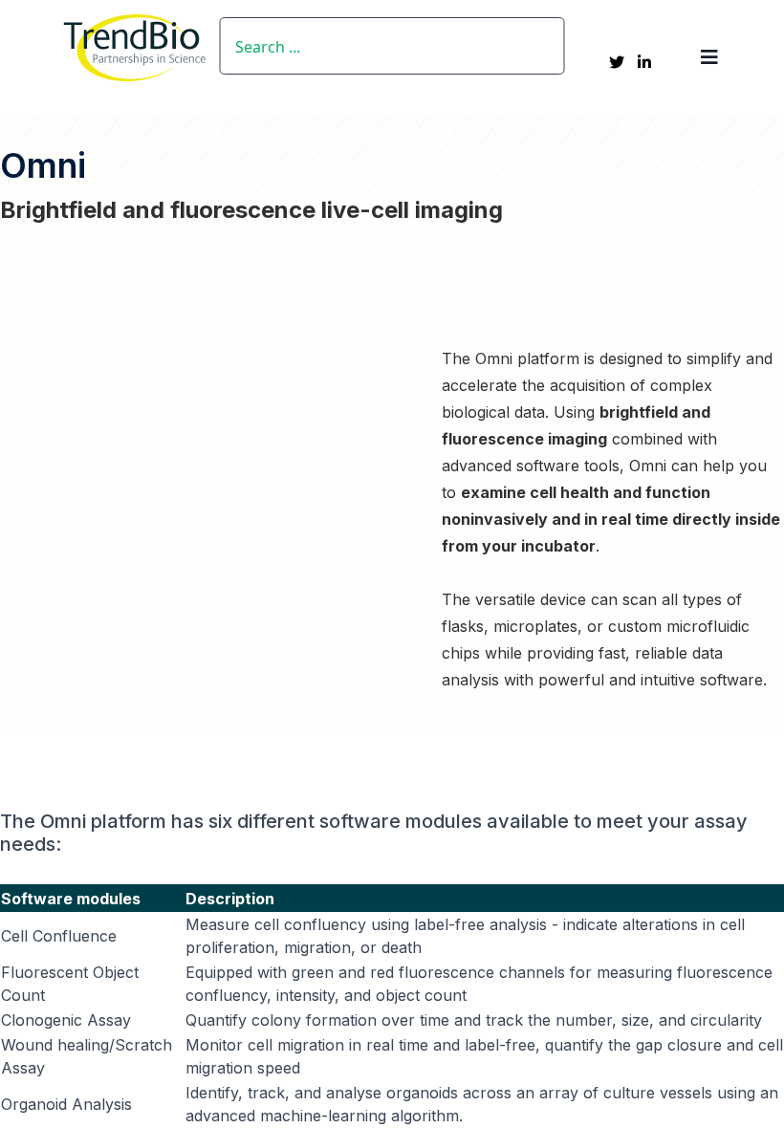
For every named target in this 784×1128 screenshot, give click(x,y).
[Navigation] (709, 57)
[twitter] (616, 62)
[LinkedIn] (644, 62)
